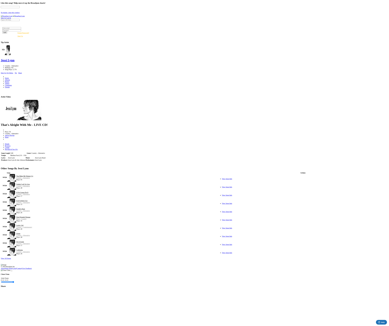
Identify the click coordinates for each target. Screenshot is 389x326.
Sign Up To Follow (7, 73)
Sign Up (20, 36)
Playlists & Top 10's (11, 149)
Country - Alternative (23, 178)
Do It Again (20, 242)
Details (7, 144)
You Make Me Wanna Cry (24, 176)
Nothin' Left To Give (23, 184)
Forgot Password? (23, 33)
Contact (19, 268)
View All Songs (6, 258)
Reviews (7, 146)
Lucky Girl (19, 225)
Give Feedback (27, 268)
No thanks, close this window (10, 12)
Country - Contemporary (24, 227)
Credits (7, 147)
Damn (18, 233)
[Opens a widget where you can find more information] (381, 322)
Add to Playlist (9, 135)
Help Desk (8, 268)
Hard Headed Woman (23, 217)
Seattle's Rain (20, 209)
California (19, 250)
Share (20, 73)
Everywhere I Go (21, 201)
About (3, 268)
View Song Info (227, 179)
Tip (16, 73)
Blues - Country (21, 219)
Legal (14, 268)
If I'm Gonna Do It (22, 192)
